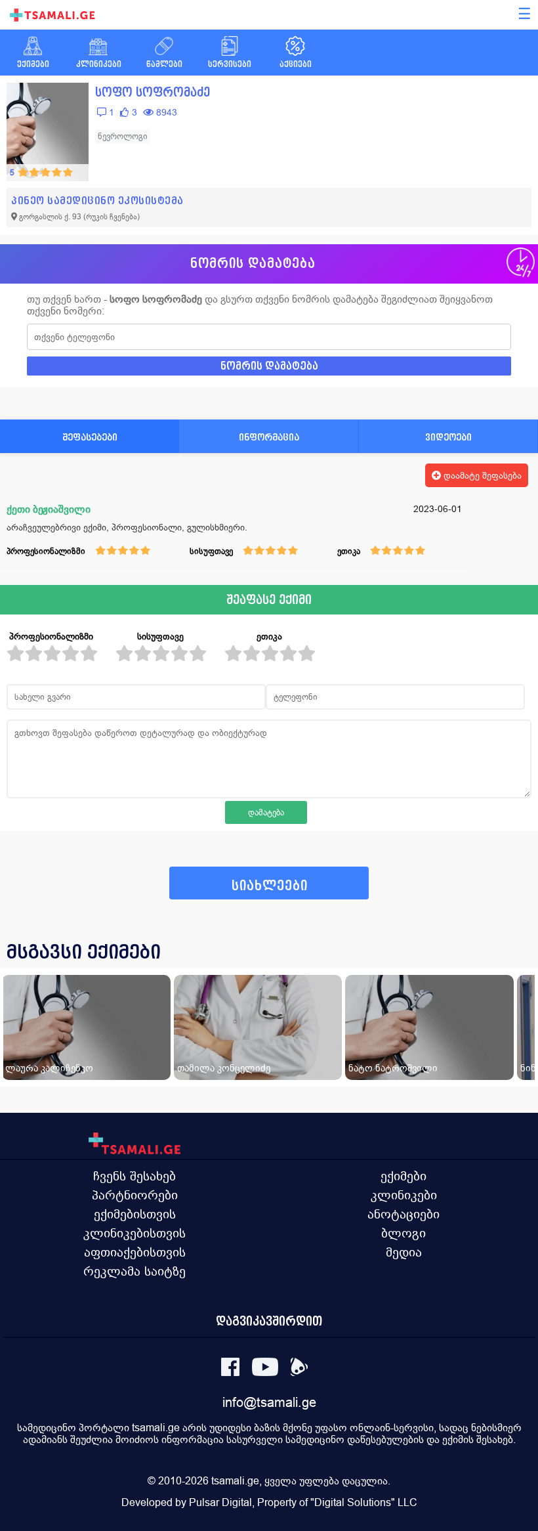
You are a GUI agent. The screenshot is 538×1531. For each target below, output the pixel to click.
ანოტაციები (403, 1214)
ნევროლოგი (123, 136)
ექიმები (403, 1176)
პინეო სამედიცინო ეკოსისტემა (97, 200)
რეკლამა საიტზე (134, 1271)
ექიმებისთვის (135, 1214)
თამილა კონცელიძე (223, 1067)
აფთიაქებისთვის (135, 1252)
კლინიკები (404, 1195)
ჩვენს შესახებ (134, 1176)
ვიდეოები (448, 437)
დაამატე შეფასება (481, 475)
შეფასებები (89, 437)
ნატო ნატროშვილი (393, 1067)
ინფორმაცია (269, 437)
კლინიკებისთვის (134, 1233)
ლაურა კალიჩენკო (49, 1067)
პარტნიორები (135, 1195)
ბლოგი (403, 1233)
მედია (404, 1252)
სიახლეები (270, 886)
